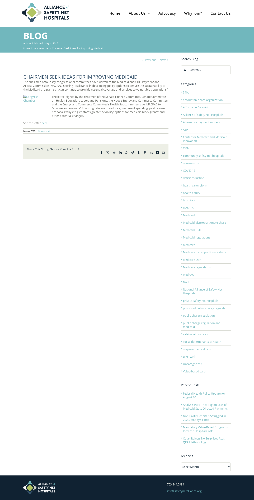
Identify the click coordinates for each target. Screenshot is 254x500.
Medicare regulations (197, 267)
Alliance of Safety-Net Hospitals (203, 115)
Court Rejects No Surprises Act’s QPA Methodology (204, 440)
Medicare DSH (192, 260)
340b (186, 92)
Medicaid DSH (192, 230)
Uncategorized (45, 131)
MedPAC (188, 275)
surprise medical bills (197, 349)
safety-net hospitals (196, 334)
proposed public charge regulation (205, 308)
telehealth (189, 356)
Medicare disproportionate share (204, 252)
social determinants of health (202, 342)
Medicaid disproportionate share (204, 223)
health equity (191, 193)
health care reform (195, 185)
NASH (186, 282)
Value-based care (194, 371)
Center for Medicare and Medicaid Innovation (205, 139)
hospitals (189, 200)
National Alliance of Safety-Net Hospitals (202, 291)
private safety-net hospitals (200, 301)
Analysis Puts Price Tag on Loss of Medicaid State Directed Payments (205, 406)
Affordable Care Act (195, 107)
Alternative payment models (201, 122)
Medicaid (189, 215)
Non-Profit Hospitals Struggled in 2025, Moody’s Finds (204, 418)
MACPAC (188, 208)
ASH (185, 130)
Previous (150, 60)
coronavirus (191, 163)
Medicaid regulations (196, 237)
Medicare (189, 245)
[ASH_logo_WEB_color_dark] (45, 4)
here (44, 123)
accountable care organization (203, 100)
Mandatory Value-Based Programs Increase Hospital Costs (205, 429)
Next (163, 60)
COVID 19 (189, 170)
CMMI (186, 148)
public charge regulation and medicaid (201, 325)
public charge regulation (199, 315)
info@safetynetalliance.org (184, 491)
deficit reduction (193, 178)
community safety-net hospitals (203, 156)
